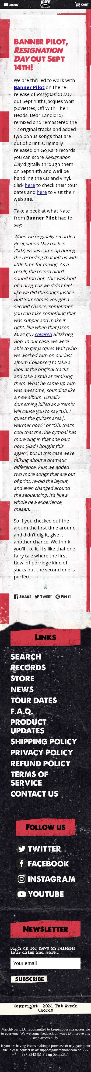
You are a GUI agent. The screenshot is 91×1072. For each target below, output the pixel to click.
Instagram (51, 879)
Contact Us (34, 794)
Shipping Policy (43, 741)
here (30, 185)
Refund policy (40, 763)
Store (22, 678)
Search (25, 657)
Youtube (46, 894)
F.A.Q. (21, 711)
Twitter (44, 849)
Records (28, 667)
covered (43, 334)
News (22, 689)
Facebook (48, 864)
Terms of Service (29, 779)
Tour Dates (33, 700)
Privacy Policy (41, 752)
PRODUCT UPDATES (28, 726)
